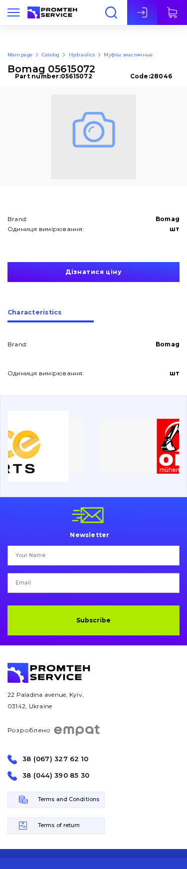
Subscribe (93, 620)
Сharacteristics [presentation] (34, 312)
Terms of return (59, 825)
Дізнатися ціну (93, 272)
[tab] (50, 315)
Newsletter (89, 534)
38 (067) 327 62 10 (55, 759)
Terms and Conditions (68, 799)
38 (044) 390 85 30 (55, 775)
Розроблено (28, 730)
